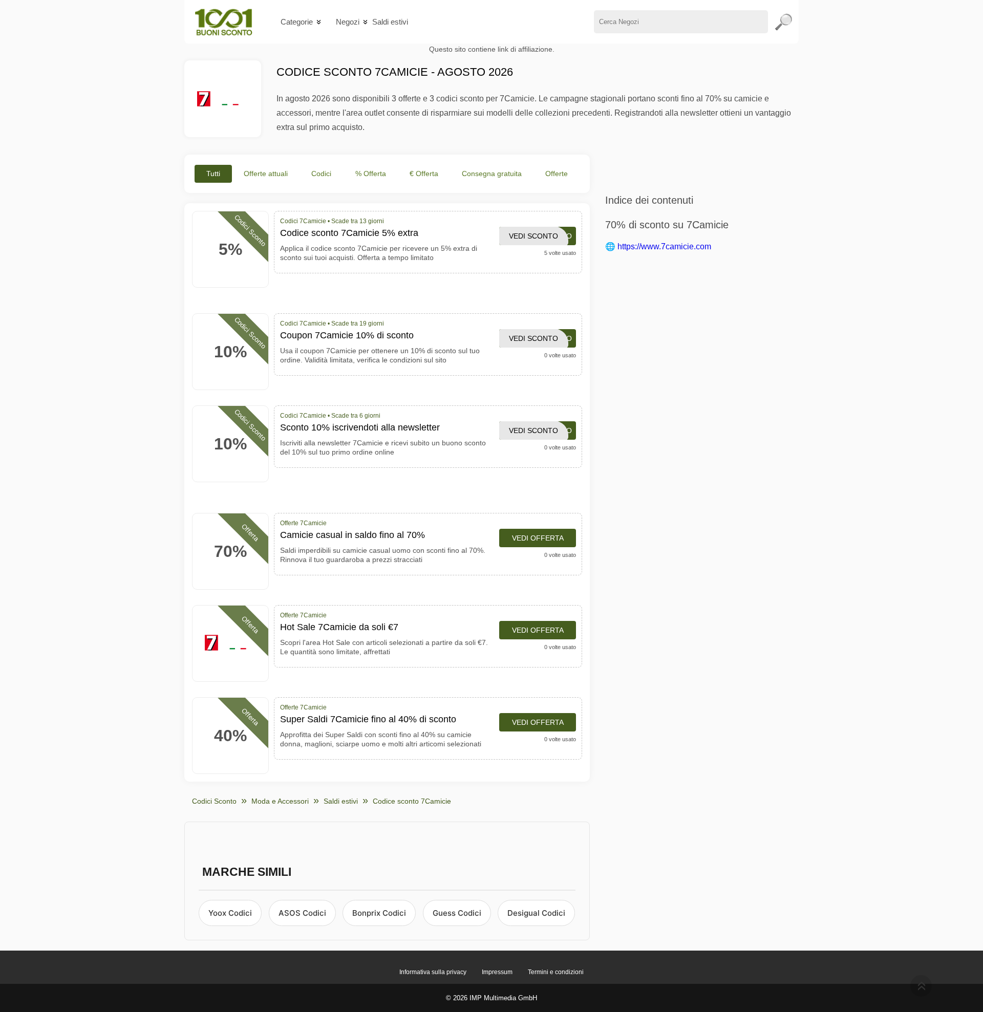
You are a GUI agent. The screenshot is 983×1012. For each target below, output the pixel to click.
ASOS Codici (302, 913)
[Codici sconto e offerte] (223, 21)
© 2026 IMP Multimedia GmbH (491, 998)
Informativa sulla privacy (432, 972)
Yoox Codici (230, 913)
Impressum (497, 972)
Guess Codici (457, 913)
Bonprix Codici (379, 913)
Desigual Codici (536, 913)
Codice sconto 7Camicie (412, 801)
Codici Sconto (214, 801)
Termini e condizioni (556, 972)
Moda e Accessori (280, 801)
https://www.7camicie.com (664, 246)
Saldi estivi (390, 21)
